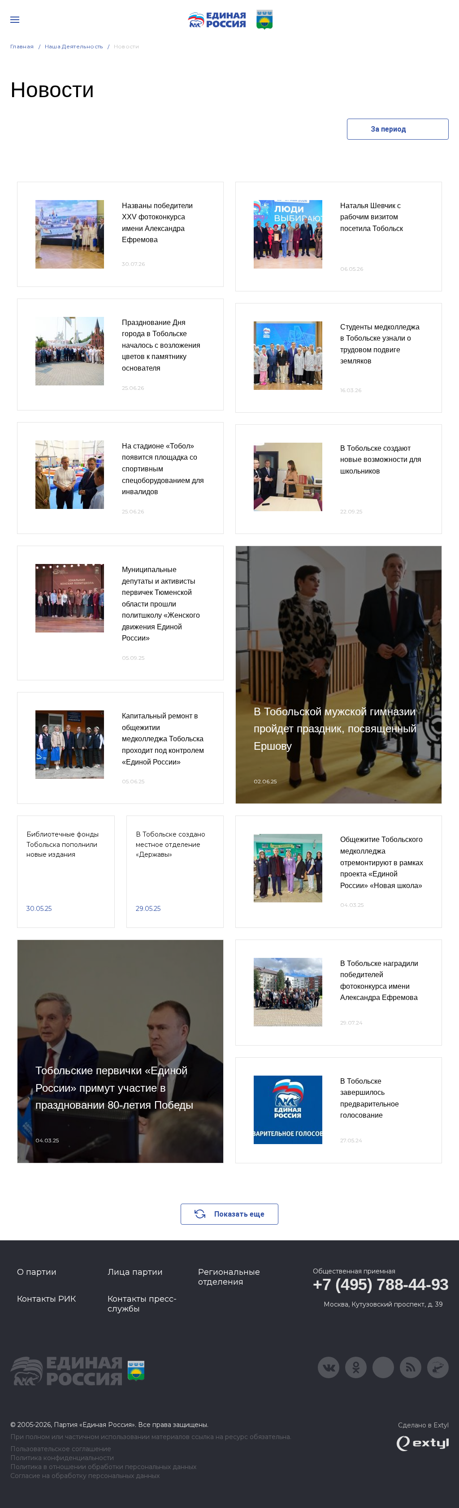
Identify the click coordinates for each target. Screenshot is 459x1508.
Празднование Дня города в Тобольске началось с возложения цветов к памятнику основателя (161, 345)
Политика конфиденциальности (62, 1458)
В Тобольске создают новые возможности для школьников (380, 459)
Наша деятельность (74, 46)
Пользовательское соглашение (60, 1449)
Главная (22, 46)
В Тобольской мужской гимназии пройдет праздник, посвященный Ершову (335, 728)
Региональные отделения (229, 1277)
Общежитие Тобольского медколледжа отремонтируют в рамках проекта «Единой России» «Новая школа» (381, 862)
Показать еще (239, 1214)
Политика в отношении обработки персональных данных (103, 1467)
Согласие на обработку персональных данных (85, 1476)
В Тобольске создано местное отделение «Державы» (170, 844)
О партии (36, 1272)
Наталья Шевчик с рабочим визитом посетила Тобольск (371, 217)
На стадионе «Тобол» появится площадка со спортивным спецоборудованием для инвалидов (163, 469)
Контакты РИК (46, 1299)
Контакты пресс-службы (142, 1304)
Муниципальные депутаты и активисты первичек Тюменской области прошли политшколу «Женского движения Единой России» (161, 604)
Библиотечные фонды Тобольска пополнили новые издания (62, 844)
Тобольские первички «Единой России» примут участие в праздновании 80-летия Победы (114, 1087)
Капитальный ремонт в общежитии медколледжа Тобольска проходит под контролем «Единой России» (163, 738)
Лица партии (135, 1272)
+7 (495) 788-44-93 (381, 1284)
